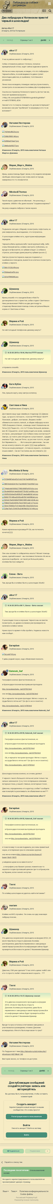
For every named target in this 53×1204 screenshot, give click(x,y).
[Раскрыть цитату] (6, 352)
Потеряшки (20, 31)
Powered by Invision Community (26, 1200)
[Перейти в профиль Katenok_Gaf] (5, 673)
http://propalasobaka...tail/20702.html (17, 689)
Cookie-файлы (26, 1194)
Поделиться (14, 1151)
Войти (26, 1135)
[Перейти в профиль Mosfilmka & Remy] (5, 472)
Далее (43, 40)
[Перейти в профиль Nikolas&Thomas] (5, 193)
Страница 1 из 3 (26, 40)
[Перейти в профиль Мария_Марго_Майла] (5, 167)
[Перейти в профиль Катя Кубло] (5, 386)
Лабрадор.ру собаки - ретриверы (26, 4)
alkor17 (10, 28)
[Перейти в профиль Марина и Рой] (5, 323)
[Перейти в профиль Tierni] (5, 886)
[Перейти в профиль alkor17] (5, 52)
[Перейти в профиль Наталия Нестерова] (5, 124)
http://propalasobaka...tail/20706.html (23, 694)
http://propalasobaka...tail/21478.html (17, 706)
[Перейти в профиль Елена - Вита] (5, 576)
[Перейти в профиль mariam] (5, 907)
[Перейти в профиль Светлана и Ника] (5, 407)
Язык (5, 1191)
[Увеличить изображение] (19, 479)
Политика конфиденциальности (34, 1191)
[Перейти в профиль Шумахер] (5, 290)
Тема (13, 1191)
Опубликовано (21, 54)
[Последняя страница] (49, 40)
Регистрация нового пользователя (26, 1116)
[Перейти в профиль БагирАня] (5, 647)
